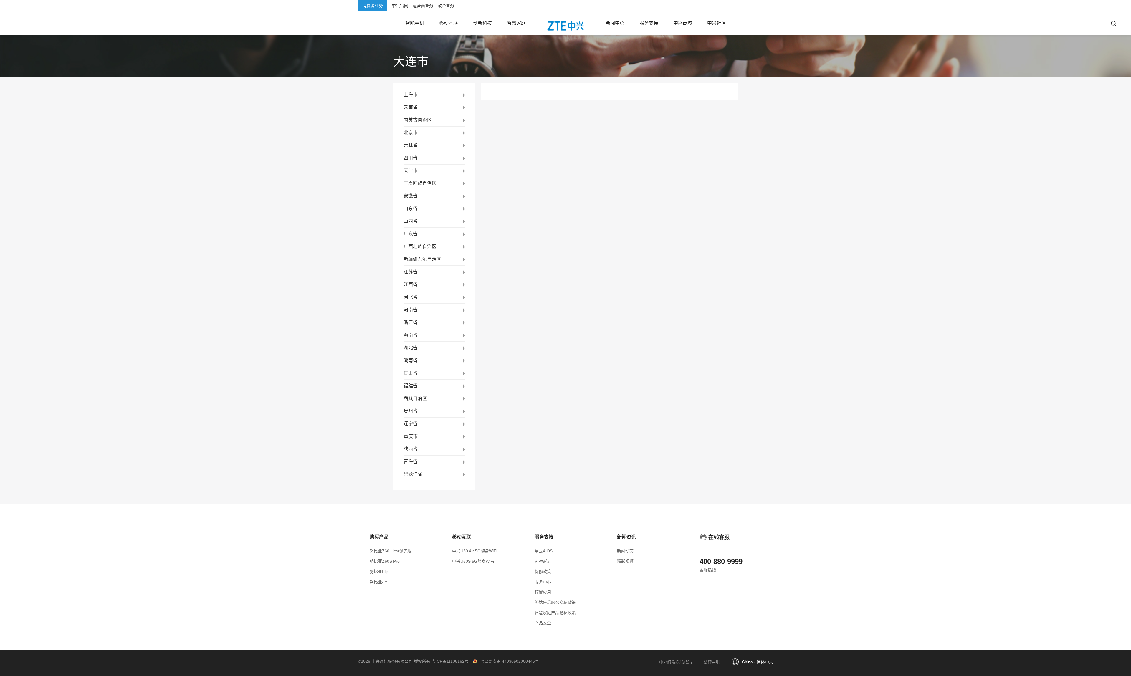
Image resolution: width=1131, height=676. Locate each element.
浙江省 (411, 322)
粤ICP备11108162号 (450, 661)
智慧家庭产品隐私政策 (555, 612)
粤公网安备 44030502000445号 (509, 661)
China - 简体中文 (757, 662)
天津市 (411, 170)
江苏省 (411, 271)
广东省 (411, 233)
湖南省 (411, 360)
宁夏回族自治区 (420, 183)
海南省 (411, 335)
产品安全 (543, 623)
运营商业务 (423, 5)
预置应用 (543, 592)
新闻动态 (625, 551)
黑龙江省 (413, 474)
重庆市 (411, 436)
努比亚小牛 (380, 581)
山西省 (411, 221)
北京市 (411, 132)
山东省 (411, 208)
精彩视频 (625, 561)
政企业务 (446, 5)
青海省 (411, 461)
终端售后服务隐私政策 (555, 602)
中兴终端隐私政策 (675, 662)
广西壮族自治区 (420, 246)
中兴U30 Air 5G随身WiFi (474, 551)
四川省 (411, 157)
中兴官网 (400, 5)
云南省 (411, 107)
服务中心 (543, 581)
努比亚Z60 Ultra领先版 (391, 551)
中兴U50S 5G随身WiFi (473, 561)
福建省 (411, 385)
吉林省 (411, 145)
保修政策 (543, 571)
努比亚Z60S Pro (385, 561)
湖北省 (411, 347)
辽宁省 (411, 423)
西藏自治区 (415, 398)
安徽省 (411, 195)
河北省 (411, 297)
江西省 (411, 284)
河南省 (411, 309)
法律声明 (712, 662)
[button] (415, 23)
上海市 (411, 94)
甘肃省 (411, 373)
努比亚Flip (379, 571)
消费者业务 (372, 5)
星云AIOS (544, 551)
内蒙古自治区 (418, 119)
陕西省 (411, 448)
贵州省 (411, 410)
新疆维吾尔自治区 (422, 259)
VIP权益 (542, 561)
